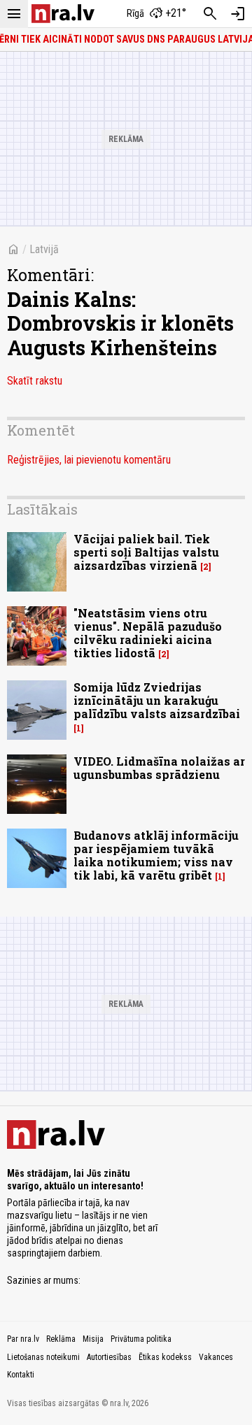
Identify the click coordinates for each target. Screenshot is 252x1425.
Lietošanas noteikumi (43, 1357)
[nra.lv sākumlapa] (62, 13)
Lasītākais (42, 509)
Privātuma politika (141, 1339)
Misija (93, 1339)
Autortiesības (109, 1357)
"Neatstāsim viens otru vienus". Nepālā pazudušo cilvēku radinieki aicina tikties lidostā (148, 633)
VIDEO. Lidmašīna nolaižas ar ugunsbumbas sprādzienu (159, 768)
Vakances (216, 1357)
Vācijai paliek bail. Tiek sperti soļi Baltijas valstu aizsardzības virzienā (146, 552)
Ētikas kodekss (165, 1357)
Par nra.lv (23, 1339)
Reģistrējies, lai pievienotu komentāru (89, 459)
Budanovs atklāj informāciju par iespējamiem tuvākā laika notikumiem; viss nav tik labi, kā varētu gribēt (156, 855)
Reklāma (61, 1339)
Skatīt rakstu (34, 380)
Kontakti (20, 1375)
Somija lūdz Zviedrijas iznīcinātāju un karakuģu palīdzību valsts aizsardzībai (157, 700)
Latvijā (44, 249)
